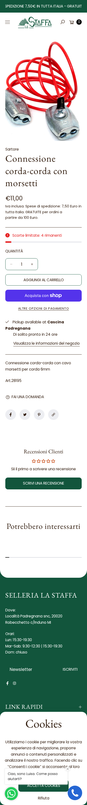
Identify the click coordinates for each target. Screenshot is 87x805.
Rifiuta (43, 798)
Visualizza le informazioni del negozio (46, 343)
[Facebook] (7, 683)
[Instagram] (14, 683)
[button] (62, 22)
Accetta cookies (43, 785)
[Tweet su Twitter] (25, 414)
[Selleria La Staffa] (35, 22)
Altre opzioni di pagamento (43, 308)
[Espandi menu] (7, 22)
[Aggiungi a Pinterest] (39, 414)
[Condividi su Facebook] (10, 414)
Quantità (14, 251)
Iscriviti (70, 669)
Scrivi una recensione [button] (43, 483)
